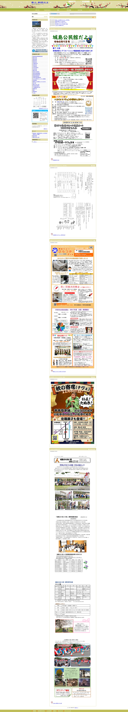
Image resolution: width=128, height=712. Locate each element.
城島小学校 (35, 57)
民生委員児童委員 (36, 85)
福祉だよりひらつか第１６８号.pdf (59, 371)
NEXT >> (76, 707)
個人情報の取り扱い (41, 710)
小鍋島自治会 (35, 63)
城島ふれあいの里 (36, 84)
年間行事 (36, 10)
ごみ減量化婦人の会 (36, 87)
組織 (69, 10)
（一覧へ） (35, 141)
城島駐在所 (35, 88)
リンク (90, 10)
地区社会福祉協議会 (36, 73)
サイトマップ (60, 710)
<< (36, 97)
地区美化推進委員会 (36, 74)
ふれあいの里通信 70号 (59, 25)
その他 (34, 92)
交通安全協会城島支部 (37, 77)
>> (43, 97)
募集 (58, 10)
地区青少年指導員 (36, 71)
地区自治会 (35, 60)
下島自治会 (35, 66)
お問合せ (54, 710)
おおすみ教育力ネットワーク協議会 (39, 78)
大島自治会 (35, 64)
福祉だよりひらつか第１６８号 (60, 22)
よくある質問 (49, 710)
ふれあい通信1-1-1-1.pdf (57, 703)
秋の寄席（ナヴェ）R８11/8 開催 (61, 24)
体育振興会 (35, 80)
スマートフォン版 (67, 710)
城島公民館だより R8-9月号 (60, 21)
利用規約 (34, 710)
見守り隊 (34, 83)
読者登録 (79, 10)
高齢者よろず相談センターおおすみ (39, 81)
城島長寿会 (35, 91)
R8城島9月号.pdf (56, 160)
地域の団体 (47, 10)
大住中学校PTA (35, 67)
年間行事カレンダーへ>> (43, 108)
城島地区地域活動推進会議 (37, 56)
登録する (45, 128)
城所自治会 (35, 61)
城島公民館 (35, 59)
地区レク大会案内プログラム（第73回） (58, 165)
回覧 (33, 90)
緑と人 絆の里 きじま (40, 2)
